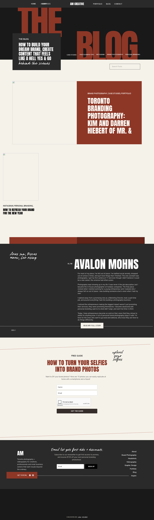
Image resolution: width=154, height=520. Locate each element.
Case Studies (114, 93)
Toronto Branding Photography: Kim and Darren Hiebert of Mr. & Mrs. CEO (110, 119)
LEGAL (79, 517)
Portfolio (126, 93)
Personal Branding (23, 206)
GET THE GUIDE (77, 411)
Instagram (8, 206)
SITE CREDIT (85, 517)
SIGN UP (91, 466)
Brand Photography (97, 93)
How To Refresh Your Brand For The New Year (18, 211)
